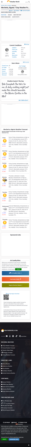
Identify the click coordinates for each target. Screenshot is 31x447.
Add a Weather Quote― (24, 100)
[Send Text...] (10, 336)
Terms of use (23, 422)
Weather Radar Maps (7, 350)
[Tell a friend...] (6, 336)
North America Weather (8, 386)
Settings (27, 44)
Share (11, 10)
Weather (3, 14)
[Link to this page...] (16, 336)
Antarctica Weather (7, 366)
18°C (8, 403)
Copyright (7, 422)
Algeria (9, 5)
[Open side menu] (1, 2)
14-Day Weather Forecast (8, 355)
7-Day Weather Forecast (8, 345)
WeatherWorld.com (11, 330)
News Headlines (6, 17)
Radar (10, 14)
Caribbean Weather (7, 370)
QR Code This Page (7, 405)
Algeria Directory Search (15, 285)
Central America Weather (8, 373)
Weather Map (17, 14)
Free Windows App (7, 401)
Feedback (17, 10)
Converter (27, 62)
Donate (4, 439)
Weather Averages (7, 352)
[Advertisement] (15, 30)
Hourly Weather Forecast (8, 348)
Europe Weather (6, 382)
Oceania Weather (6, 389)
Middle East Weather (7, 384)
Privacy (14, 422)
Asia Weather (5, 368)
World (2, 5)
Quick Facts (15, 17)
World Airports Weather (9, 410)
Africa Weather (6, 364)
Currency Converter (7, 408)
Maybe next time (14, 439)
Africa (6, 5)
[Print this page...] (13, 336)
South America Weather (8, 391)
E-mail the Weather (26, 10)
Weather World (14, 2)
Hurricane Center (15, 279)
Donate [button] (18, 269)
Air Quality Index (16, 273)
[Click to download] (6, 297)
